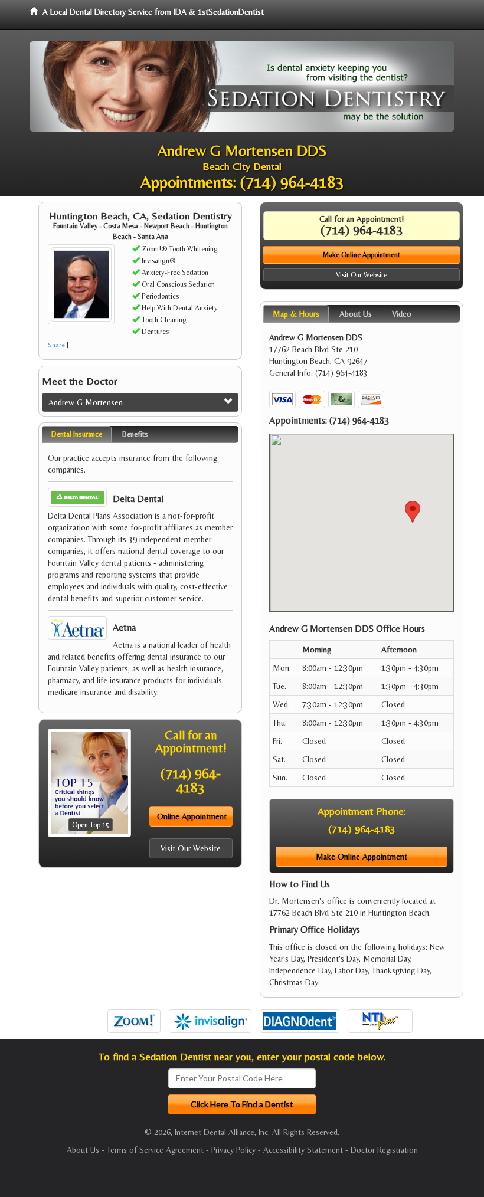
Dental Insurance (76, 433)
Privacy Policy (233, 1150)
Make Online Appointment (361, 255)
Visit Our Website (191, 848)
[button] (412, 511)
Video (401, 314)
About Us (83, 1150)
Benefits (135, 433)
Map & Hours (296, 314)
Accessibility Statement (303, 1150)
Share (56, 344)
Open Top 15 (90, 825)
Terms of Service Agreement (155, 1150)
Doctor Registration (384, 1150)
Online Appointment (192, 816)
